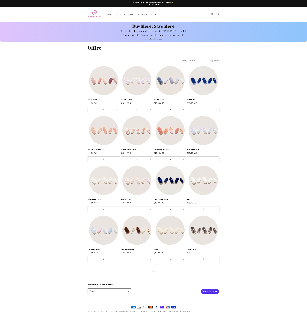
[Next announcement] (179, 3)
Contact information (149, 311)
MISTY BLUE (159, 100)
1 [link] (147, 271)
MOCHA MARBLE (127, 249)
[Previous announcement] (128, 3)
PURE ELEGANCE (94, 200)
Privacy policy (173, 311)
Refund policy (162, 311)
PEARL (190, 200)
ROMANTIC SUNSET (162, 150)
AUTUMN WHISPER (128, 150)
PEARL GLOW (126, 200)
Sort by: (184, 61)
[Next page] (160, 271)
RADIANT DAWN (94, 249)
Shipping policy (185, 311)
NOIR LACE (191, 249)
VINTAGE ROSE (94, 100)
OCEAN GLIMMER (161, 200)
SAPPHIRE (191, 100)
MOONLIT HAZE (193, 150)
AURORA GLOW (127, 100)
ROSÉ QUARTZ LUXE (96, 150)
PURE (156, 249)
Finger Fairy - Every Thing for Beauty (103, 311)
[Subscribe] (128, 291)
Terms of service (135, 311)
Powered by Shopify (121, 311)
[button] (129, 14)
